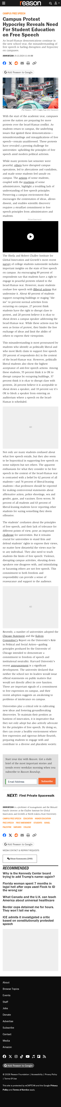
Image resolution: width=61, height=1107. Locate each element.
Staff (5, 1001)
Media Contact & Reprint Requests (21, 850)
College (27, 827)
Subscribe (47, 781)
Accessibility (37, 1074)
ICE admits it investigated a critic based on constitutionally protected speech (28, 920)
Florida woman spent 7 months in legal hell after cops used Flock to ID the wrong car (29, 886)
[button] (57, 3)
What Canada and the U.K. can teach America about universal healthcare (29, 898)
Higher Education (43, 818)
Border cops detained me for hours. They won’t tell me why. (28, 908)
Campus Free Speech (14, 13)
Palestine (7, 827)
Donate (7, 1014)
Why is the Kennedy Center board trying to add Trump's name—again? (29, 875)
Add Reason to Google (20, 72)
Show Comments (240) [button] (21, 858)
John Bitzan (8, 55)
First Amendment (23, 823)
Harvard (17, 827)
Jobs (5, 1008)
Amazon (7, 1047)
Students (38, 823)
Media (6, 1040)
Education (28, 818)
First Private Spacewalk (30, 795)
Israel (47, 823)
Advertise (8, 1021)
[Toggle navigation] (3, 3)
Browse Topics (11, 988)
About (6, 982)
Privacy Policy (51, 1074)
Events (6, 995)
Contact (7, 1034)
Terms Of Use (10, 1078)
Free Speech (8, 823)
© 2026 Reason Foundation (16, 1074)
